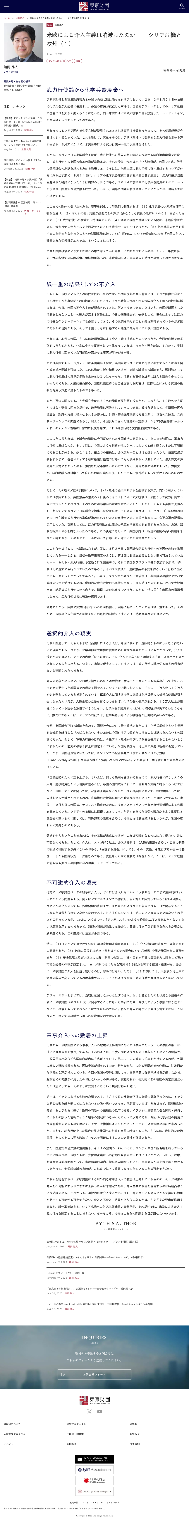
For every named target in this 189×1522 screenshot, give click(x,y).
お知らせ (134, 1434)
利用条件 (74, 1502)
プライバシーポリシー (92, 1502)
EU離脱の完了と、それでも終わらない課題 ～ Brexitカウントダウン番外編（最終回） (116, 1244)
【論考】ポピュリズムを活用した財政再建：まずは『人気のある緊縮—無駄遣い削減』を (23, 124)
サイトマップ (113, 1502)
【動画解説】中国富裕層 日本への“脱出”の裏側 (23, 206)
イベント (8, 1444)
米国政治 (20, 18)
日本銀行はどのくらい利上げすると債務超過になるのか (23, 164)
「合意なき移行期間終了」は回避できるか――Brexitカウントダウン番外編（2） (116, 1291)
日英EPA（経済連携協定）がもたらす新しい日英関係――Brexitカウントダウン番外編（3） (116, 1260)
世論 (78, 61)
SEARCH (135, 1444)
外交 (68, 61)
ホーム (7, 18)
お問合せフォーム (94, 1374)
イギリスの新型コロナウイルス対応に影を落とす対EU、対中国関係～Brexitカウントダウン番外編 (116, 1305)
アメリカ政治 (55, 61)
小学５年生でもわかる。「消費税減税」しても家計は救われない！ (23, 145)
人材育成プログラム (14, 1434)
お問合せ (71, 1444)
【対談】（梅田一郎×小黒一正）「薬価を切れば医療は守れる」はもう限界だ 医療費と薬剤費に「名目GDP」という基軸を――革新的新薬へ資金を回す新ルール (23, 185)
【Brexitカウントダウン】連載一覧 (116, 1275)
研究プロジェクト (76, 1424)
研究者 (133, 1424)
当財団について (12, 1424)
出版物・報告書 (75, 1434)
